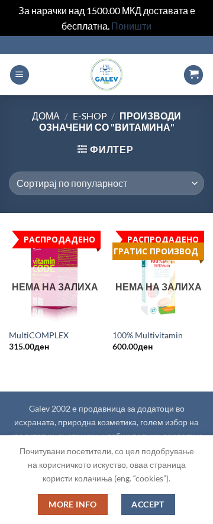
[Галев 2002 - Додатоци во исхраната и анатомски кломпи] (106, 74)
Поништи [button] (131, 25)
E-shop (90, 115)
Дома (46, 115)
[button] (19, 75)
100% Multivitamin (147, 335)
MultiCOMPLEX (39, 335)
